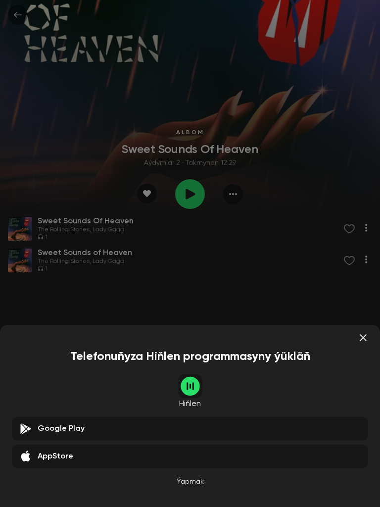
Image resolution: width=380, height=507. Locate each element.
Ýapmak (190, 481)
